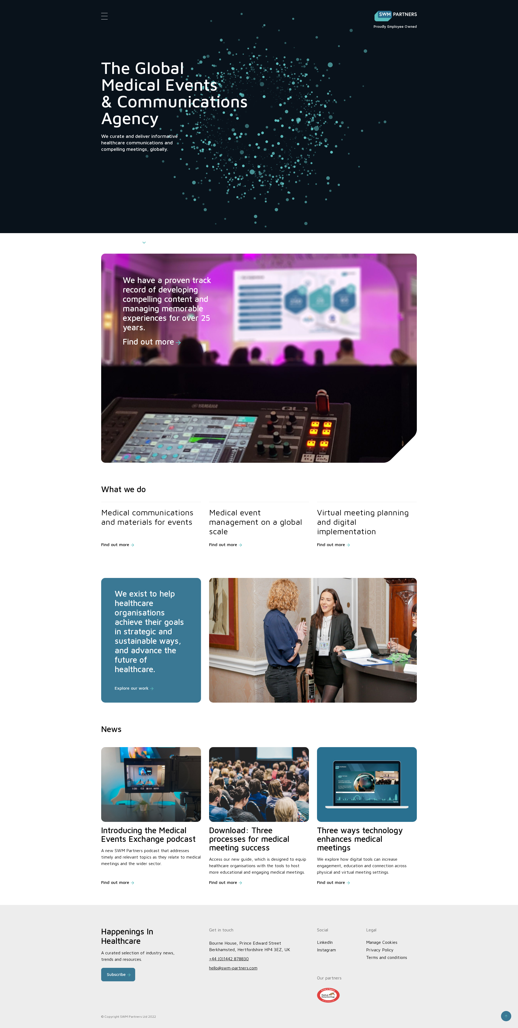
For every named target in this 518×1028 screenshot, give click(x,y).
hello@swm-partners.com (233, 967)
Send (386, 219)
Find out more (148, 341)
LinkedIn (325, 942)
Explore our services (121, 242)
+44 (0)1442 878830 (229, 958)
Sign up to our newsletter (411, 182)
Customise (478, 1013)
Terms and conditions (386, 957)
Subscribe (116, 974)
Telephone (385, 104)
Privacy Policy (380, 949)
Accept (456, 1013)
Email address (388, 125)
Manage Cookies (381, 942)
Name (380, 82)
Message (383, 146)
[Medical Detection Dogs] (328, 995)
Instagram (326, 949)
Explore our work (132, 688)
